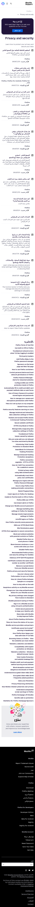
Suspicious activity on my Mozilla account (18, 587)
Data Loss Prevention (26, 681)
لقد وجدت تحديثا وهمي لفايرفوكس (19, 325)
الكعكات (31, 901)
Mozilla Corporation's (15, 875)
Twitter (33, 870)
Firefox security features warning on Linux (18, 409)
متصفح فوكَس (29, 801)
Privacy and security (27, 14)
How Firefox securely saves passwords (20, 522)
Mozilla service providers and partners (20, 625)
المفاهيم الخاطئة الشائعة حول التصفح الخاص (16, 50)
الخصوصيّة (30, 897)
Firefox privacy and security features (20, 571)
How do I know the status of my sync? (20, 622)
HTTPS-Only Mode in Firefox (24, 426)
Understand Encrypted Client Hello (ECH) (19, 673)
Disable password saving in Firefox (21, 601)
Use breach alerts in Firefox (24, 503)
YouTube (29, 870)
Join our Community (26, 773)
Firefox (29, 11)
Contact (31, 904)
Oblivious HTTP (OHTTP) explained (22, 558)
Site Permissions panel (25, 528)
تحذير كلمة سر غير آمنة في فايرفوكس (18, 92)
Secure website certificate (24, 423)
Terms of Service (27, 894)
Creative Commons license (27, 885)
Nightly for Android (26, 825)
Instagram (26, 870)
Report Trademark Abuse (25, 763)
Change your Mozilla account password (19, 506)
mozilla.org (29, 891)
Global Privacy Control (25, 406)
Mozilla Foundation (27, 877)
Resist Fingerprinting (26, 491)
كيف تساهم (17, 30)
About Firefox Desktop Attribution (21, 619)
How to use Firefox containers (23, 369)
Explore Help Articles (26, 777)
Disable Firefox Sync (26, 549)
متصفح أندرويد (29, 794)
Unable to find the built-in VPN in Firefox (19, 497)
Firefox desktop (28, 791)
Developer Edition (27, 812)
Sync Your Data (28, 847)
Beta (32, 815)
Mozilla (29, 751)
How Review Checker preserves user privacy (18, 687)
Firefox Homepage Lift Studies (23, 695)
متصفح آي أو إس (28, 798)
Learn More (17, 732)
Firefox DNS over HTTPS (25, 500)
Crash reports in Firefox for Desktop (21, 494)
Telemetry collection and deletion (22, 644)
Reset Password (28, 843)
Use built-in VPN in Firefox (24, 348)
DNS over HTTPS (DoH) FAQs (24, 525)
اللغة (32, 861)
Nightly (31, 822)
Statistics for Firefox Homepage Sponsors (18, 701)
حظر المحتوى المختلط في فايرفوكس (18, 304)
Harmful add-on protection (24, 698)
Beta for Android (27, 819)
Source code (29, 767)
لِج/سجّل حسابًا (29, 837)
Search (11, 3)
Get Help (30, 850)
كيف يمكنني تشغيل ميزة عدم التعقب (18, 179)
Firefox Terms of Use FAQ (25, 345)
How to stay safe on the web (23, 584)
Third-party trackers (26, 356)
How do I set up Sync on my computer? (20, 403)
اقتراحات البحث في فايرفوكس (20, 217)
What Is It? (29, 840)
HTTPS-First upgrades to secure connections (18, 531)
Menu (7, 3)
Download (30, 788)
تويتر (32, 770)
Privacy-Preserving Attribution (23, 684)
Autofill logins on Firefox (25, 519)
